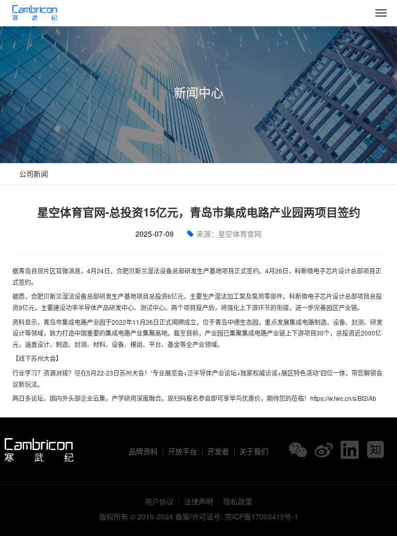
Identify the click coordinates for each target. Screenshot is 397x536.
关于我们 (253, 451)
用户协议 (159, 501)
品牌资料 (143, 451)
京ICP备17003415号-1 (261, 516)
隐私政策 (237, 501)
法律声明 (198, 501)
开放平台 (182, 451)
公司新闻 (32, 173)
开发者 (218, 451)
